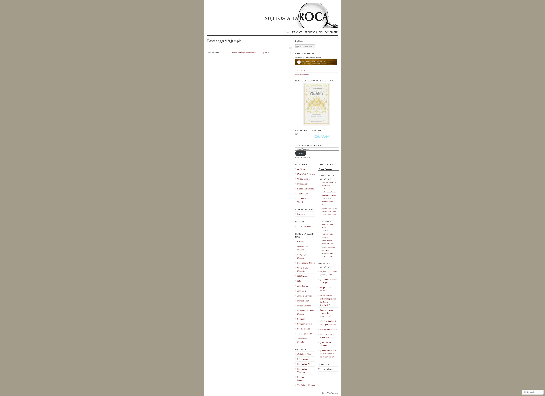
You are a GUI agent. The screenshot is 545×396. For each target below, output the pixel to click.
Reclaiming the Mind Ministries (305, 312)
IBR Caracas (302, 275)
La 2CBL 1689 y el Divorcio (327, 336)
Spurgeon (301, 318)
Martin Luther (303, 300)
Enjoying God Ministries (303, 256)
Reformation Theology (302, 370)
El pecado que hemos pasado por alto (328, 273)
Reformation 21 (303, 364)
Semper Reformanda (305, 188)
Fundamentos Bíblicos (306, 262)
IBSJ (299, 280)
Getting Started (303, 178)
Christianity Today (304, 354)
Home (287, 32)
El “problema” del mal (326, 289)
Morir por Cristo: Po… (328, 208)
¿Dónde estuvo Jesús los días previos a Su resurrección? (328, 353)
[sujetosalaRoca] (272, 15)
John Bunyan (302, 285)
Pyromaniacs (302, 183)
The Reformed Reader (306, 385)
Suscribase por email (309, 145)
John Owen (301, 290)
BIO (321, 32)
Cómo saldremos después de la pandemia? (326, 313)
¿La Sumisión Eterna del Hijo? (328, 281)
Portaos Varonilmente (328, 329)
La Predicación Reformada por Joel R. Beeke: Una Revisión (328, 300)
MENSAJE (297, 32)
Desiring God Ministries (302, 248)
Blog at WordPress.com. (330, 393)
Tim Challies (302, 193)
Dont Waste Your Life (306, 173)
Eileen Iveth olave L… (328, 183)
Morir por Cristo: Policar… (329, 211)
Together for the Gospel (303, 200)
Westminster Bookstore (302, 340)
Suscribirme (300, 153)
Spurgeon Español (304, 323)
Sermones (301, 214)
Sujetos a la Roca (304, 226)
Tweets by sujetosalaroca (302, 74)
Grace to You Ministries (302, 269)
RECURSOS (311, 32)
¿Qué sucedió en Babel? (325, 344)
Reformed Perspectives (302, 379)
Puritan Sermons (304, 305)
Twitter (300, 70)
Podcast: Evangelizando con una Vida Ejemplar (250, 52)
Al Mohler (301, 168)
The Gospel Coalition (306, 333)
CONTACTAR (331, 32)
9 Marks (300, 241)
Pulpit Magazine (303, 359)
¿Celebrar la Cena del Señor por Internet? (328, 323)
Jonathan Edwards (304, 295)
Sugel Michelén (303, 328)
